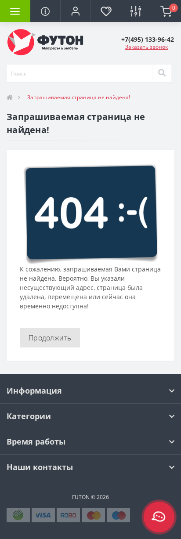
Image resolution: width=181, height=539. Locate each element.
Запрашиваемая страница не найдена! (78, 97)
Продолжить (50, 338)
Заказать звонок (146, 47)
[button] (75, 11)
